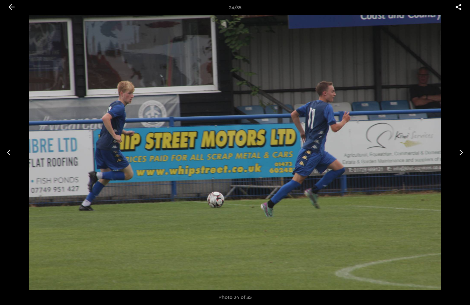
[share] (458, 7)
